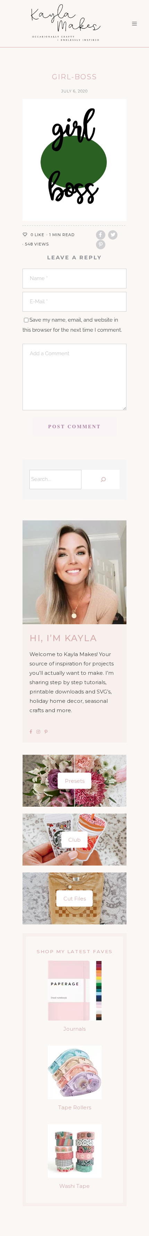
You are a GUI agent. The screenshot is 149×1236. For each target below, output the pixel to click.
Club (74, 839)
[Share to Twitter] (112, 235)
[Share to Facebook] (100, 235)
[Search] (102, 479)
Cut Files (74, 898)
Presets (75, 781)
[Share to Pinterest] (100, 244)
